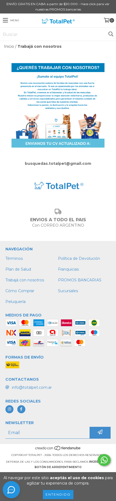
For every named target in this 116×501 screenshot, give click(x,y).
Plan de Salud (18, 269)
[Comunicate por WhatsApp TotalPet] (104, 460)
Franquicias (68, 269)
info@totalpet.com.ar (32, 387)
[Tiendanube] (58, 449)
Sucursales (68, 290)
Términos (14, 258)
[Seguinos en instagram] (9, 409)
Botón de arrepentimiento (58, 467)
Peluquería (15, 301)
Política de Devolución (79, 258)
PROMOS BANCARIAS (79, 280)
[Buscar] (110, 34)
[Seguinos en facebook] (21, 409)
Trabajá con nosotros (24, 280)
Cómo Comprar (19, 290)
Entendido (58, 494)
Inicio (9, 46)
